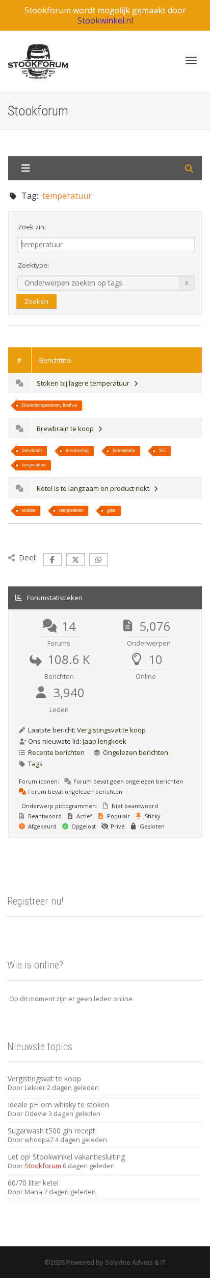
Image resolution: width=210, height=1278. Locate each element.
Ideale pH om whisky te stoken (58, 1104)
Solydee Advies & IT (134, 1262)
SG (162, 450)
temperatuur (34, 464)
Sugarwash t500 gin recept (51, 1130)
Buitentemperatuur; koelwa (49, 405)
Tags (35, 763)
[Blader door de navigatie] (191, 60)
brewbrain (32, 450)
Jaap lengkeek (104, 741)
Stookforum (42, 1165)
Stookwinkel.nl (105, 20)
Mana (33, 1191)
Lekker (34, 1087)
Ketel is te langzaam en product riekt (94, 488)
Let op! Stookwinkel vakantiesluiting (66, 1157)
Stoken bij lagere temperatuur (85, 383)
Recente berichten (56, 752)
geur (111, 510)
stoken (28, 510)
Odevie (35, 1113)
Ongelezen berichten (135, 752)
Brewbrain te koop (67, 428)
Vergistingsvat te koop (111, 730)
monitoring (77, 450)
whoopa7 (39, 1139)
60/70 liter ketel (33, 1183)
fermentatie (124, 450)
